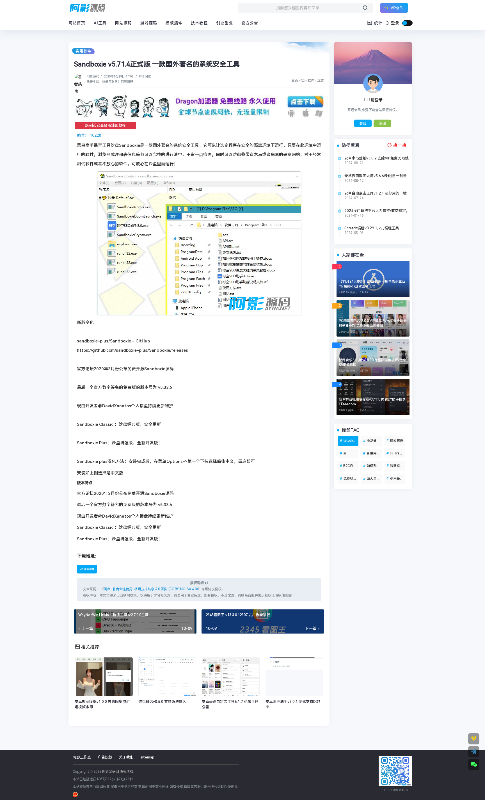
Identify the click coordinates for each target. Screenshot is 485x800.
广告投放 (105, 757)
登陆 (363, 123)
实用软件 (83, 51)
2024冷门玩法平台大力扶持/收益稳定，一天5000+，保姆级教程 (376, 211)
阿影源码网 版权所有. (118, 772)
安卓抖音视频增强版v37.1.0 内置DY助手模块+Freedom (372, 401)
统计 (378, 23)
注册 (382, 123)
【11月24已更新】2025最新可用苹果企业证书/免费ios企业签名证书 (372, 284)
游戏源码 (148, 23)
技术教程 (199, 23)
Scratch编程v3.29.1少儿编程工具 (371, 228)
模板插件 (174, 23)
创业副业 (224, 23)
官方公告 (249, 23)
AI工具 (100, 23)
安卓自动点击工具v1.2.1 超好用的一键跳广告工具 (375, 193)
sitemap (147, 757)
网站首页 (76, 23)
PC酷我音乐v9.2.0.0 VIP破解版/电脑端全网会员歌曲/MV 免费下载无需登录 (373, 323)
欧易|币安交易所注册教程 (105, 125)
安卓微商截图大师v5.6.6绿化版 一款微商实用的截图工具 (375, 176)
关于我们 (126, 757)
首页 (294, 81)
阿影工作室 (82, 757)
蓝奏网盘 (89, 569)
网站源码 (123, 23)
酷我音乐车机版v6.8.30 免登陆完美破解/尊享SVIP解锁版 (372, 362)
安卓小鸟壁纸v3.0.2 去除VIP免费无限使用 (376, 158)
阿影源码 (93, 76)
